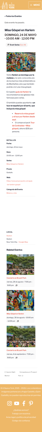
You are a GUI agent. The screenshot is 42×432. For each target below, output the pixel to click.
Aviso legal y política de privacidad (21, 417)
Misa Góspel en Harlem (15, 164)
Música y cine (12, 193)
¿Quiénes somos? (21, 410)
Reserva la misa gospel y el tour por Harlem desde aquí (23, 116)
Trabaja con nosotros (21, 414)
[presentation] (20, 264)
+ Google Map (23, 242)
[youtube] (17, 403)
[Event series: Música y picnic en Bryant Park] (16, 285)
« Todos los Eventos (13, 16)
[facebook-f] (24, 403)
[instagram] (10, 403)
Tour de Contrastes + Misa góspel (23, 126)
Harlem (9, 236)
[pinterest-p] (31, 403)
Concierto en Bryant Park (16, 278)
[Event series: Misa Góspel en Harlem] (18, 321)
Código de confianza (21, 421)
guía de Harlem (22, 92)
